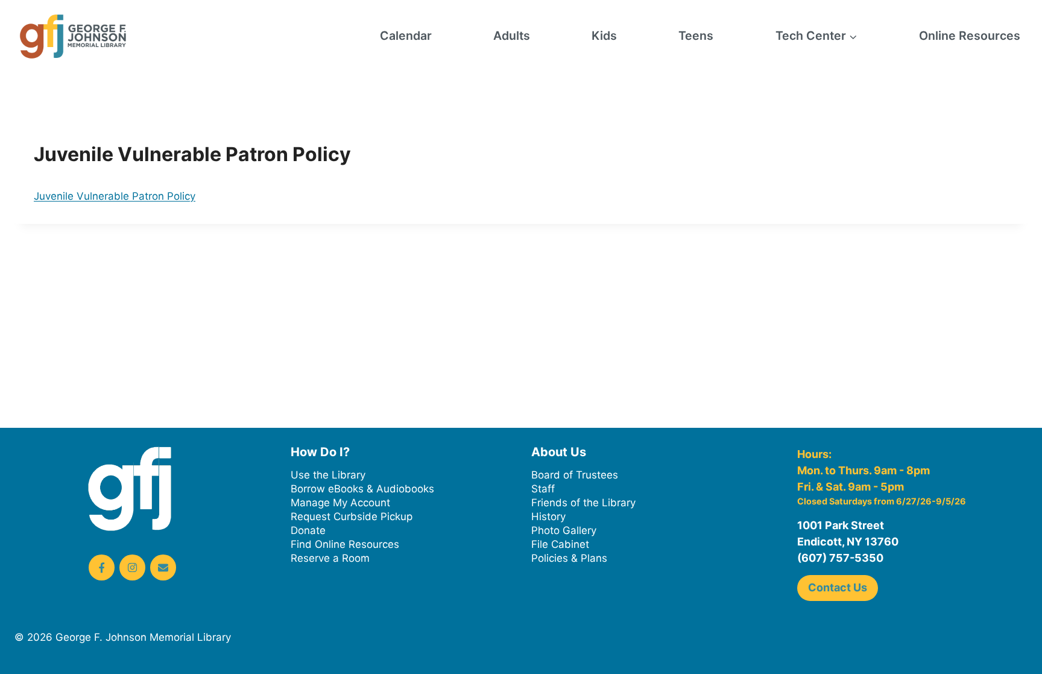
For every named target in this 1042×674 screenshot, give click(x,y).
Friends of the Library (583, 503)
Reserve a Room (330, 558)
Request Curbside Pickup (351, 516)
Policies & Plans (569, 558)
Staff (543, 489)
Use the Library (328, 475)
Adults (511, 35)
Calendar (406, 35)
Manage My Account (340, 503)
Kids (604, 35)
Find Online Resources (345, 544)
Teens (695, 35)
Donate (308, 530)
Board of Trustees (574, 475)
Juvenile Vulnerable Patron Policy (114, 196)
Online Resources (969, 35)
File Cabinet (560, 544)
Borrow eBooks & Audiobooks (362, 489)
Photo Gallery (563, 530)
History (548, 516)
